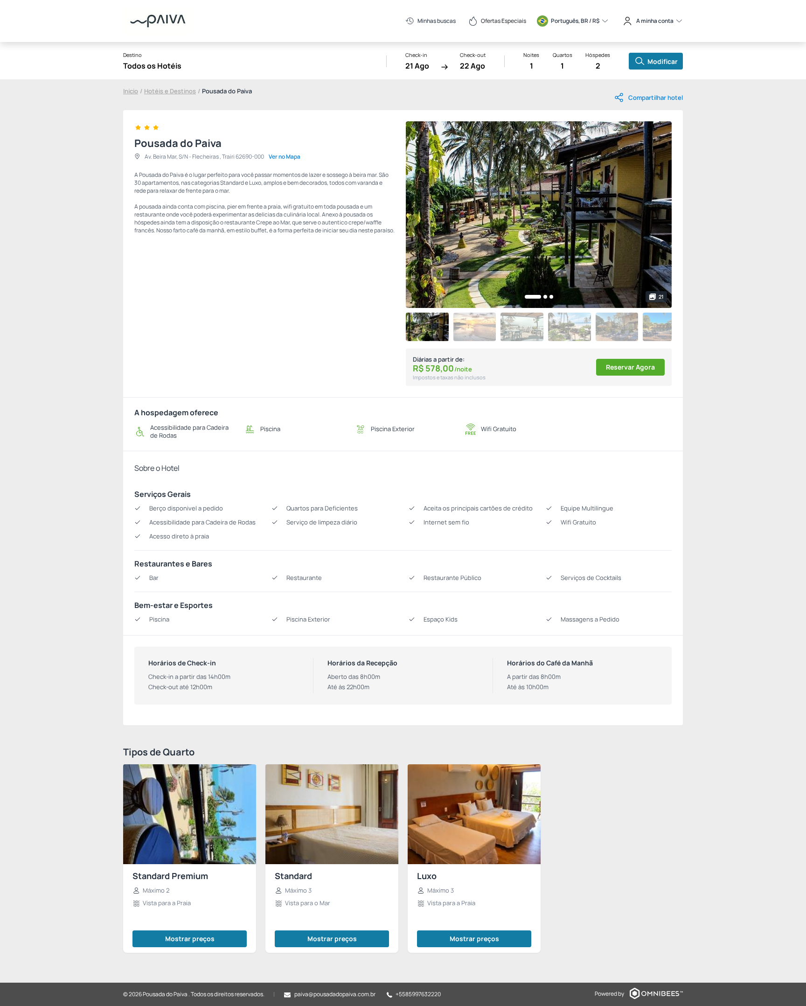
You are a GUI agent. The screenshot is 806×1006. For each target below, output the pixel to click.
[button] (533, 297)
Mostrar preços (190, 938)
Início (130, 91)
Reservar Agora (630, 367)
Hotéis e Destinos (170, 91)
